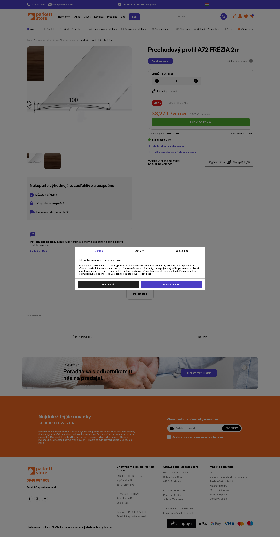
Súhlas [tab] (99, 250)
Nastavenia (108, 284)
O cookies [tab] (182, 250)
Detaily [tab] (139, 250)
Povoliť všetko (171, 284)
